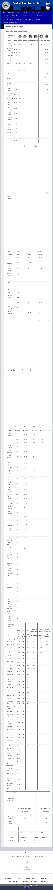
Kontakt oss (24, 15)
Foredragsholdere (39, 15)
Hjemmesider (19, 19)
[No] (51, 887)
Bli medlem (11, 12)
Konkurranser (6, 15)
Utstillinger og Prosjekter (29, 12)
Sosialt (39, 12)
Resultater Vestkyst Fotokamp (10, 22)
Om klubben (15, 15)
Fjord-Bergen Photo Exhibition (32, 19)
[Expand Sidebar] (2, 26)
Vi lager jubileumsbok (8, 19)
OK (27, 887)
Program (19, 12)
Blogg (30, 15)
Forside (4, 12)
